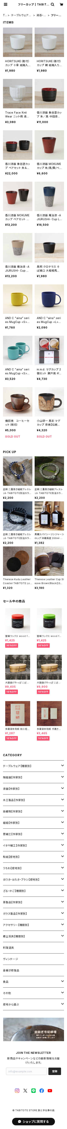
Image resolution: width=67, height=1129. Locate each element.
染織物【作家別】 (12, 811)
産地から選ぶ (11, 1004)
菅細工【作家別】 (12, 834)
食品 (6, 981)
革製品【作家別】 (12, 902)
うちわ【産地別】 (12, 868)
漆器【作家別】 (11, 788)
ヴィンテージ (10, 959)
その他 (7, 993)
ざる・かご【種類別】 (14, 890)
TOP (4, 15)
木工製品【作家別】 (14, 800)
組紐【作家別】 (11, 822)
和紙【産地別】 (11, 856)
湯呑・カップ (41, 15)
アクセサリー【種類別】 (16, 925)
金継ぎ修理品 (11, 970)
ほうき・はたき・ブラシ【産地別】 (21, 879)
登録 (54, 1071)
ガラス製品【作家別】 (15, 913)
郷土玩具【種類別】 (14, 936)
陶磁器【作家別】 (12, 777)
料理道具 (8, 947)
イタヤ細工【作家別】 (15, 845)
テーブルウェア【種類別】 (20, 15)
